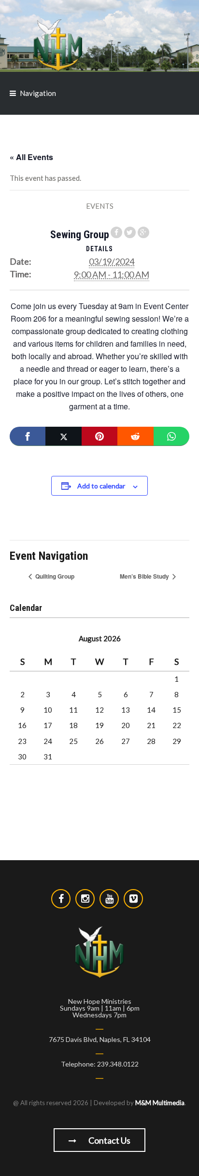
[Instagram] (85, 898)
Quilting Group (54, 576)
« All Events (31, 156)
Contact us (108, 1140)
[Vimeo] (133, 898)
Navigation (38, 93)
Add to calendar (101, 486)
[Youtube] (109, 898)
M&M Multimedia (160, 1103)
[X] (63, 436)
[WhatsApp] (171, 436)
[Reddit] (135, 436)
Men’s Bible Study (145, 576)
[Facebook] (27, 436)
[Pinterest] (99, 436)
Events (100, 206)
